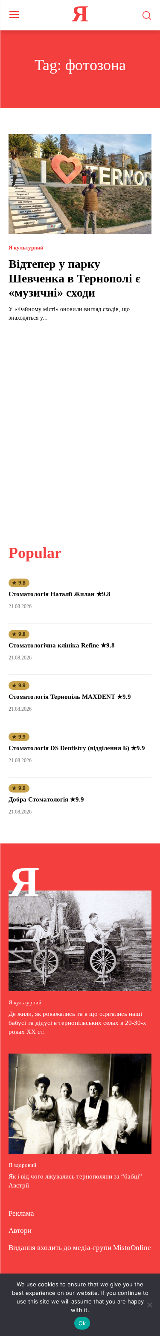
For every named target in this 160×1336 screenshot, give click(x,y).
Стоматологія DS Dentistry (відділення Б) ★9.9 (77, 748)
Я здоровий (22, 1165)
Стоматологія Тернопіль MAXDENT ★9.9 (70, 696)
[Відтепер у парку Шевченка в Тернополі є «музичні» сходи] (80, 184)
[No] (149, 1304)
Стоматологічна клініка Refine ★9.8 (62, 645)
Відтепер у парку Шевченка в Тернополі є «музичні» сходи (74, 278)
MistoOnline (132, 1248)
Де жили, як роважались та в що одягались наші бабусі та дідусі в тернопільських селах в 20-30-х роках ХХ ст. (77, 1022)
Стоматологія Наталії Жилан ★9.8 (60, 594)
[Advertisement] (80, 427)
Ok (82, 1323)
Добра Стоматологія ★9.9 (46, 799)
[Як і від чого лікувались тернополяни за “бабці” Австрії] (80, 1104)
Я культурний (26, 247)
